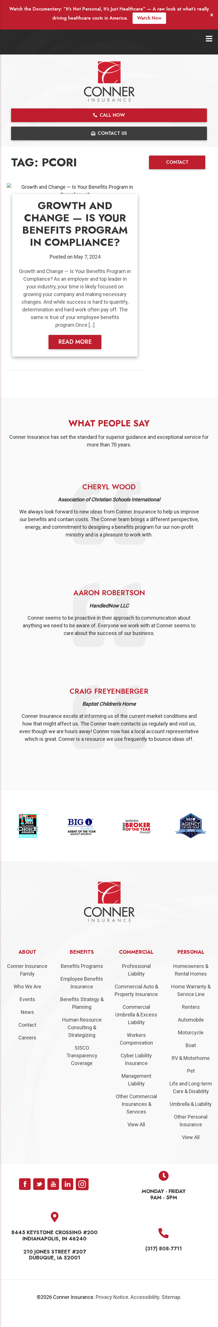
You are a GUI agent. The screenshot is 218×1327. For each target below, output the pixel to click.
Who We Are (27, 999)
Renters (191, 1019)
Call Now (111, 115)
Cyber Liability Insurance (136, 1072)
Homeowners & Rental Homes (190, 982)
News (27, 1025)
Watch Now (149, 18)
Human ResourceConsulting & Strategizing (82, 1040)
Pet (191, 1083)
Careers (27, 1050)
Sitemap (171, 1310)
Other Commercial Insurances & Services (136, 1116)
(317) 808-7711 (163, 1261)
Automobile (191, 1032)
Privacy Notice (112, 1310)
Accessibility (145, 1310)
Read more (75, 342)
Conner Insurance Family (27, 982)
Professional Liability (136, 982)
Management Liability (136, 1092)
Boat (191, 1058)
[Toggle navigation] (209, 39)
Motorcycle (191, 1045)
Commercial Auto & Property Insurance (136, 1003)
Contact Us (111, 133)
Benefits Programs (82, 979)
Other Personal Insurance (190, 1133)
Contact (27, 1037)
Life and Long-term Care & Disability (190, 1100)
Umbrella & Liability (191, 1117)
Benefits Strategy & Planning (82, 1015)
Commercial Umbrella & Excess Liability (136, 1027)
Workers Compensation (136, 1051)
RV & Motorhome (191, 1071)
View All (136, 1137)
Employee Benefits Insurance (81, 995)
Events (27, 1012)
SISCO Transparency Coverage (81, 1068)
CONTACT (177, 162)
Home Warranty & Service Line (191, 1003)
